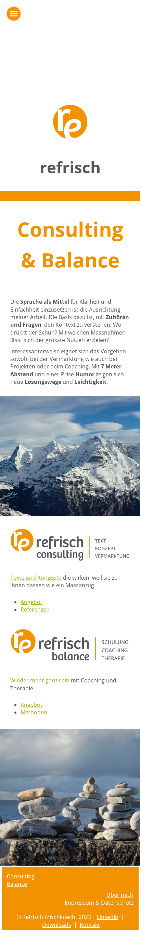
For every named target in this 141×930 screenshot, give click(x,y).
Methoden (34, 712)
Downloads (56, 925)
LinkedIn (107, 917)
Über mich (119, 894)
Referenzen (35, 609)
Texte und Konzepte (36, 577)
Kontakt (90, 925)
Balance (17, 884)
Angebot (31, 602)
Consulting (21, 876)
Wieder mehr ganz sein (39, 680)
